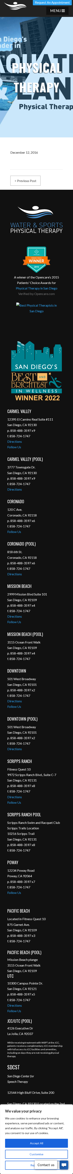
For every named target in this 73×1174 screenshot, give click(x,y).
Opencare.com (44, 294)
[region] (36, 1139)
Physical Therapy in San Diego (36, 288)
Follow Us (14, 447)
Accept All (36, 1143)
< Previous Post (25, 181)
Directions (14, 441)
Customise (36, 1154)
